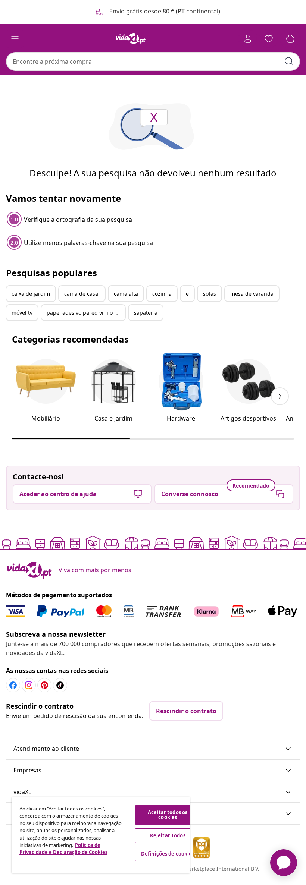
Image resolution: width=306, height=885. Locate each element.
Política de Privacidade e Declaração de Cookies (63, 849)
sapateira (145, 312)
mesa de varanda (252, 293)
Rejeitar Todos (167, 835)
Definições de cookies (167, 853)
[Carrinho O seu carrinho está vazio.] (290, 38)
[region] (101, 835)
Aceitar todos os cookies (167, 815)
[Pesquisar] (289, 61)
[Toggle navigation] (15, 39)
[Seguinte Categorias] (280, 396)
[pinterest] (44, 685)
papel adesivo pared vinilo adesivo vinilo (86, 312)
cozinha (162, 293)
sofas (209, 293)
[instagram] (28, 685)
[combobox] (153, 61)
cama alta (126, 293)
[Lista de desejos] (268, 38)
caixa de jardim (31, 293)
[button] (157, 12)
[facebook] (13, 685)
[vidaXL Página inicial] (130, 38)
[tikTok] (60, 685)
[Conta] (247, 38)
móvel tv (22, 312)
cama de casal (82, 293)
